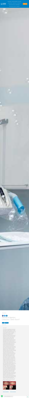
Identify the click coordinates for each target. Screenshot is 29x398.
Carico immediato (17, 4)
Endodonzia (18, 6)
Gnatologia (19, 1)
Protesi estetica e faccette (12, 6)
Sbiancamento (9, 1)
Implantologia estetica (12, 4)
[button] (3, 316)
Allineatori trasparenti (15, 1)
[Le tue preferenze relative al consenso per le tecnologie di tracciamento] (27, 396)
